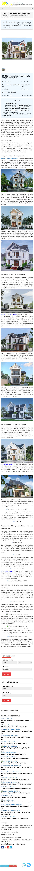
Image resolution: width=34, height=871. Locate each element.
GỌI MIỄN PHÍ (13, 866)
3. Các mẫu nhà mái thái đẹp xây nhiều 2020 (17, 107)
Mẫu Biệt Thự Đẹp (15, 13)
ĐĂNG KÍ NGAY (4, 866)
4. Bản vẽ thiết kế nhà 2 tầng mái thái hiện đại (17, 108)
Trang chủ (5, 13)
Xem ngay (6, 674)
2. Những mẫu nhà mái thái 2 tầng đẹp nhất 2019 (18, 105)
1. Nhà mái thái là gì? (10, 103)
